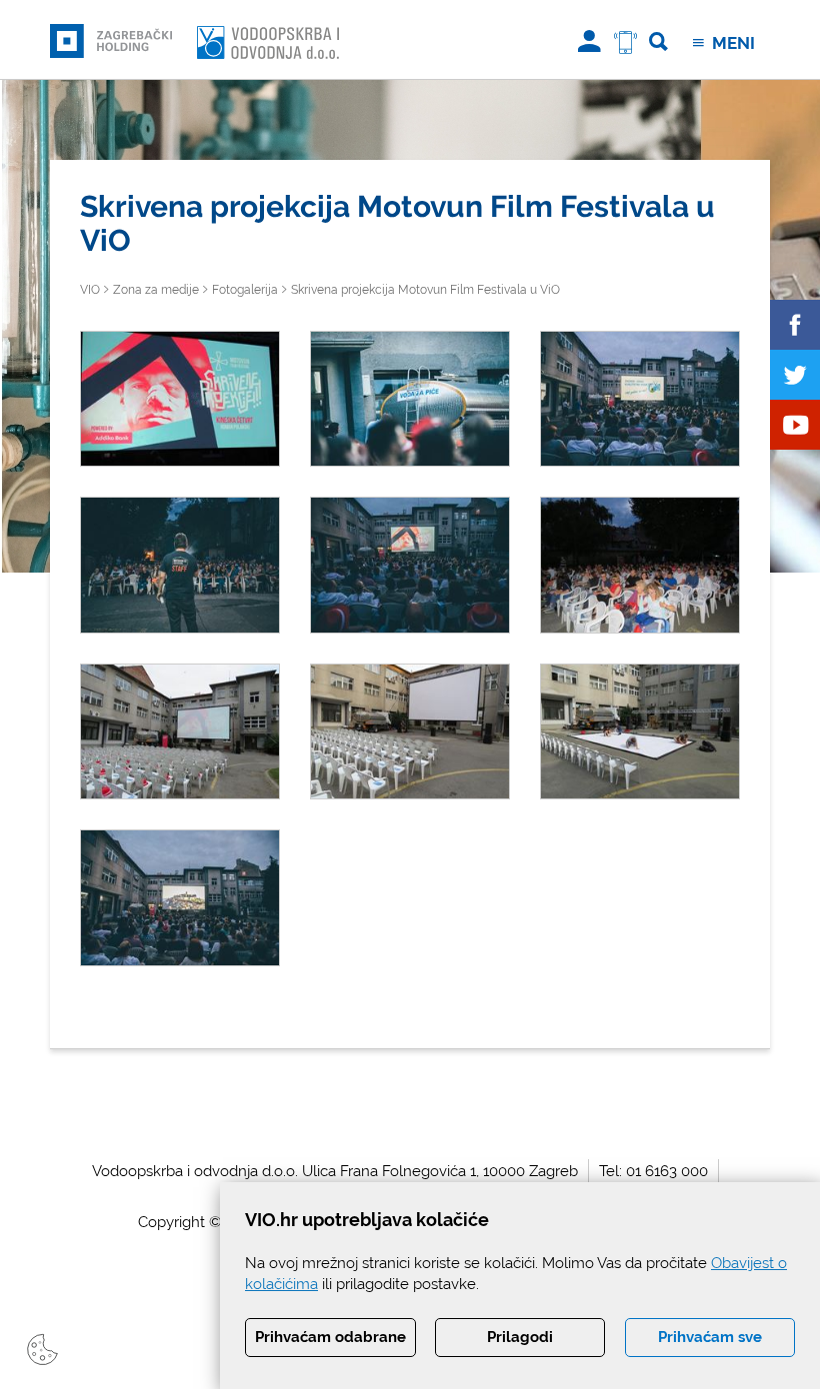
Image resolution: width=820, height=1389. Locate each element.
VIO (90, 290)
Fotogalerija (245, 290)
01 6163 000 (667, 1171)
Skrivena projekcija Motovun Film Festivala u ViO (425, 290)
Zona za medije (156, 290)
